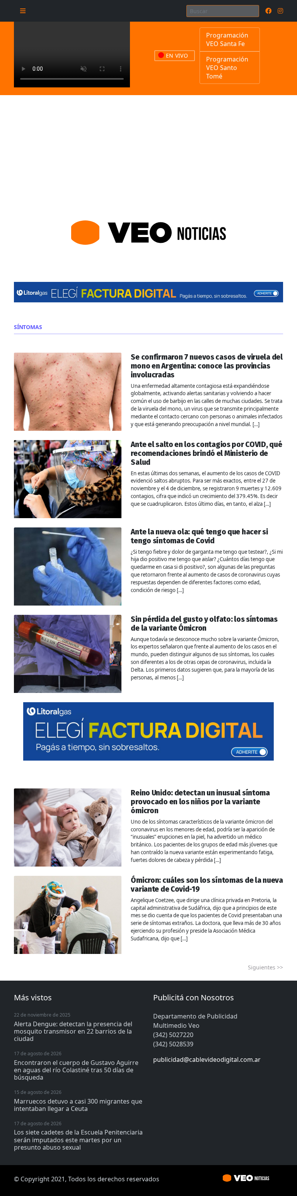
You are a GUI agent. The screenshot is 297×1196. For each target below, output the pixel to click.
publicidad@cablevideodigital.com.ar (207, 1059)
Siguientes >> (265, 967)
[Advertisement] (148, 153)
